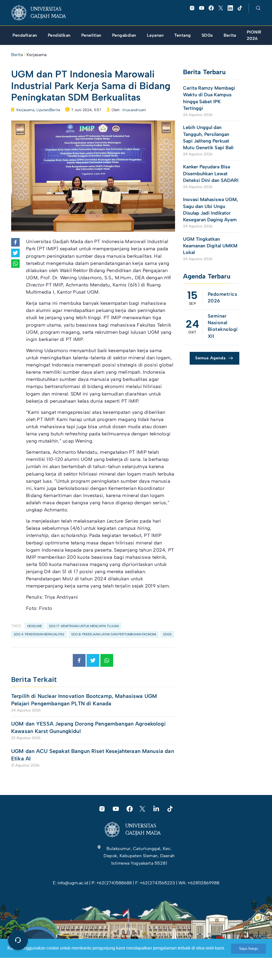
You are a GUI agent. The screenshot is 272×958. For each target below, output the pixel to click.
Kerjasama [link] (36, 54)
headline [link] (34, 626)
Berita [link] (17, 54)
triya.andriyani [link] (134, 110)
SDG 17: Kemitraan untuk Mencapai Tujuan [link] (84, 626)
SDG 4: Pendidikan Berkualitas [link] (39, 634)
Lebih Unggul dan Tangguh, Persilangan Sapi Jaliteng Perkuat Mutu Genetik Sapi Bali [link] (208, 137)
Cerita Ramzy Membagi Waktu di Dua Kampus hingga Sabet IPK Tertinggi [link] (209, 98)
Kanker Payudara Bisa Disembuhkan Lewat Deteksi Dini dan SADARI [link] (211, 173)
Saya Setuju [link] (248, 949)
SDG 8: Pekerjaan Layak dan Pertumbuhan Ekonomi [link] (113, 634)
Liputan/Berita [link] (48, 110)
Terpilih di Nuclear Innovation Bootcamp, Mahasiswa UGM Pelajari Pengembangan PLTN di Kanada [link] (84, 700)
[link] (42, 13)
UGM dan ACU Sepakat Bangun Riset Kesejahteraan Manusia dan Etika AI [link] (92, 755)
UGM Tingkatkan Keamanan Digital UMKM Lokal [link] (210, 245)
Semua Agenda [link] (210, 358)
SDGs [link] (167, 634)
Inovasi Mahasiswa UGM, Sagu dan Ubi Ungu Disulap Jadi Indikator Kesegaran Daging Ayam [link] (210, 210)
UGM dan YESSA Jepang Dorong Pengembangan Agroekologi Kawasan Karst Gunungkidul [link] (88, 727)
